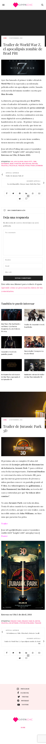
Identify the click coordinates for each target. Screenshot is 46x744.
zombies (39, 165)
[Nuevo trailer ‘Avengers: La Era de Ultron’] (34, 342)
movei (37, 621)
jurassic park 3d (28, 621)
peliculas (13, 165)
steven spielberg (26, 623)
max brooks (26, 163)
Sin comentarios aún (16, 210)
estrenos (5, 163)
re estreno (14, 623)
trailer (21, 165)
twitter (25, 697)
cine (5, 38)
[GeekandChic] (23, 4)
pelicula (4, 165)
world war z (30, 165)
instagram (25, 689)
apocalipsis (18, 161)
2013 (11, 161)
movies (35, 163)
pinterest (25, 701)
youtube (25, 705)
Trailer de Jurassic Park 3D (22, 428)
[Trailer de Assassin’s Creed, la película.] (34, 315)
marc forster (15, 163)
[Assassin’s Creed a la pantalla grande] (11, 342)
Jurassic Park (15, 621)
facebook (25, 693)
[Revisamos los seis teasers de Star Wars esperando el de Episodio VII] (11, 365)
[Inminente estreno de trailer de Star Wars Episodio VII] (34, 365)
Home (23, 727)
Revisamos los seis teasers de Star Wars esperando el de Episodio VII (10, 377)
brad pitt (28, 161)
